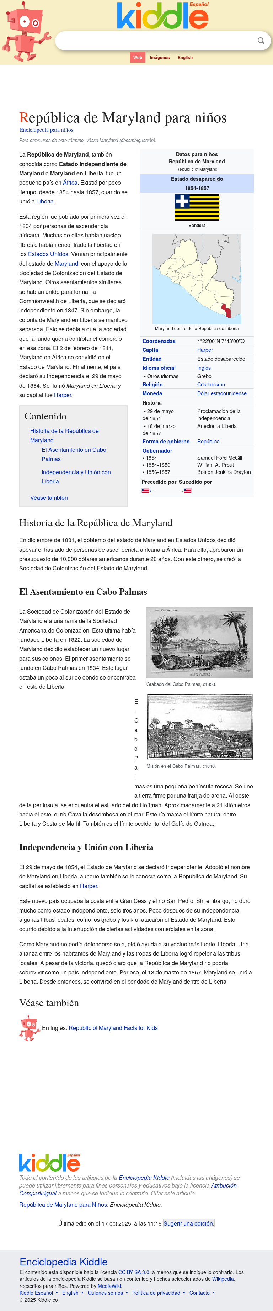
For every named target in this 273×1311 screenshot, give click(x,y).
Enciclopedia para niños (46, 129)
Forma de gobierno (166, 441)
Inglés (204, 367)
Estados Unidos (48, 254)
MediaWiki (109, 1285)
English (185, 57)
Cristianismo (211, 384)
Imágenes (160, 57)
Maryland (66, 263)
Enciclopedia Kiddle (144, 1177)
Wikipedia (223, 1278)
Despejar (246, 41)
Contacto (199, 1292)
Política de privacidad (156, 1292)
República (208, 441)
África (70, 182)
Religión (153, 384)
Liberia (45, 201)
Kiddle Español (36, 1292)
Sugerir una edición (188, 1223)
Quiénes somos (105, 1292)
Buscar (260, 41)
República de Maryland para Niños (63, 1204)
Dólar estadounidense (222, 393)
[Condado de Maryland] (188, 489)
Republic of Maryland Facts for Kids (113, 1028)
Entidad (152, 358)
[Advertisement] (136, 85)
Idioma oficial (159, 367)
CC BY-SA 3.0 (133, 1271)
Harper (205, 349)
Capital (151, 349)
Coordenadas (159, 340)
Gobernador (157, 450)
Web (137, 57)
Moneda (152, 393)
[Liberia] (145, 489)
